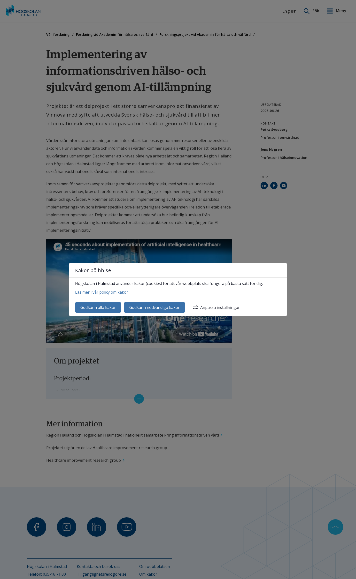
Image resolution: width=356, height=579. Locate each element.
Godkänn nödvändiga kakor (154, 307)
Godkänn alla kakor (98, 307)
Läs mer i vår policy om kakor (101, 292)
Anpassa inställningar (220, 307)
